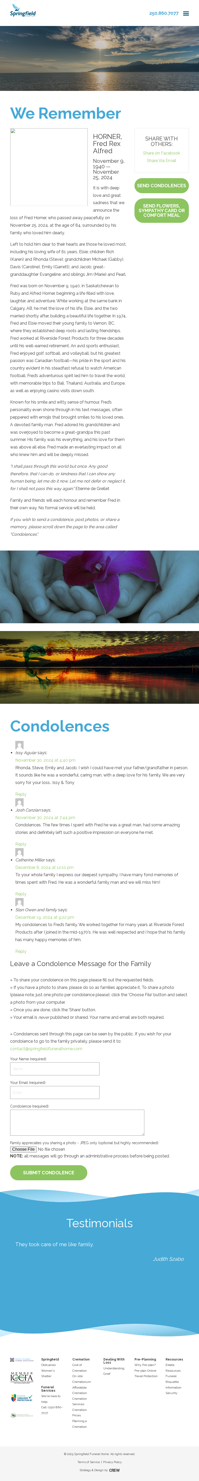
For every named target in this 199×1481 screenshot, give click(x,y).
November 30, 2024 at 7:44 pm (45, 817)
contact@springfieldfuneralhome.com (46, 1048)
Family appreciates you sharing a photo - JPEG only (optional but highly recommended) (84, 1143)
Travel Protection (146, 1376)
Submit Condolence (48, 1172)
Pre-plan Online (145, 1370)
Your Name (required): (28, 1059)
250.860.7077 (164, 13)
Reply (20, 794)
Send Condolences (161, 185)
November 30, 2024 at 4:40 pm (45, 760)
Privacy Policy (112, 1462)
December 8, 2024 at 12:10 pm (44, 867)
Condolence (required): (29, 1106)
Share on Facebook (161, 153)
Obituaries (48, 1365)
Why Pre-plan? (145, 1365)
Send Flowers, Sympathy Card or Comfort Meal (162, 210)
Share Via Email (161, 160)
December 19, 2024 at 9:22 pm (44, 917)
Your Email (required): (28, 1083)
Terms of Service (88, 1462)
